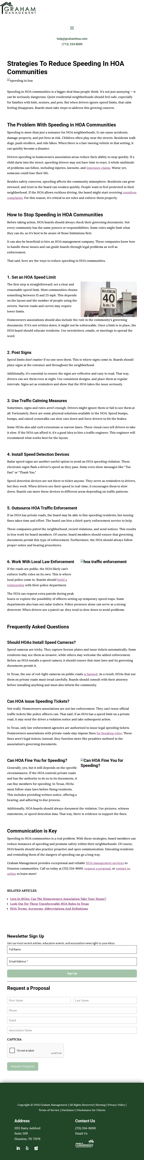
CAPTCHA (14, 1039)
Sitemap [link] (101, 1105)
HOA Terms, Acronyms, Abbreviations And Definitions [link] (49, 908)
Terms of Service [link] (49, 1110)
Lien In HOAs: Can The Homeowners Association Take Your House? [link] (58, 899)
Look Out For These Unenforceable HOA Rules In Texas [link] (49, 904)
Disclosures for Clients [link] (91, 1110)
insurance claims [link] (98, 168)
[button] (72, 28)
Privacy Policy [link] (116, 1105)
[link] (18, 13)
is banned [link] (91, 674)
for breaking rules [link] (109, 733)
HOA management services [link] (105, 863)
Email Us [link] (81, 1133)
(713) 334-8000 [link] (72, 44)
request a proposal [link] (97, 868)
